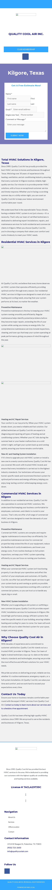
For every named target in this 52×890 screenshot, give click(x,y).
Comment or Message (16, 119)
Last (32, 104)
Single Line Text (12, 115)
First (33, 98)
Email (9, 109)
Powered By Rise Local (26, 887)
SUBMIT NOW (17, 135)
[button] (26, 40)
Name (9, 94)
